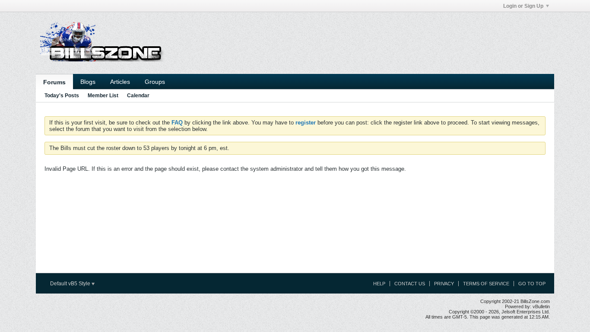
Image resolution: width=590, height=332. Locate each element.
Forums (54, 82)
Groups (155, 81)
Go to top (532, 283)
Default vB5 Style (71, 284)
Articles (120, 81)
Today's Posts (61, 96)
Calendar (138, 96)
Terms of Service (486, 283)
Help (379, 283)
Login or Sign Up (523, 6)
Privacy (444, 283)
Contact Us (409, 283)
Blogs (87, 81)
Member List (103, 96)
